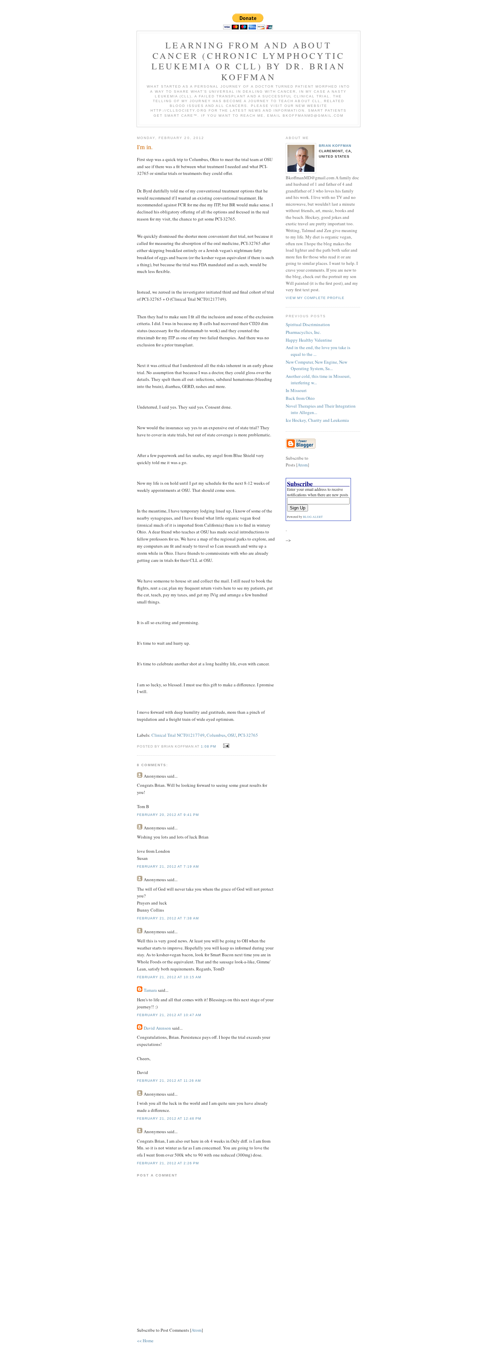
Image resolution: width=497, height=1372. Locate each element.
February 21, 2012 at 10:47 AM (169, 1015)
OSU (232, 735)
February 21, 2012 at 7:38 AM (168, 918)
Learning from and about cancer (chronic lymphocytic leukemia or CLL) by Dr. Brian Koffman (248, 61)
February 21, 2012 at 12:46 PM (169, 1118)
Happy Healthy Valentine (309, 340)
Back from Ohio (300, 398)
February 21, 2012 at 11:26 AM (169, 1080)
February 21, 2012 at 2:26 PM (168, 1163)
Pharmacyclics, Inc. (303, 332)
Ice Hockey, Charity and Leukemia (317, 420)
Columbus (216, 735)
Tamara (150, 990)
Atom (196, 1330)
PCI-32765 (248, 735)
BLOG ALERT (313, 517)
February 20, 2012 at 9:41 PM (168, 815)
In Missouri (296, 390)
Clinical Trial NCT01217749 (178, 735)
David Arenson (157, 1028)
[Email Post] (225, 746)
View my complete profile (315, 298)
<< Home (145, 1340)
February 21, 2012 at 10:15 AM (169, 977)
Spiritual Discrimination (308, 324)
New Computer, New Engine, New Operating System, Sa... (316, 365)
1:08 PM (209, 746)
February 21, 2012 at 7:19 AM (168, 866)
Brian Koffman (335, 145)
